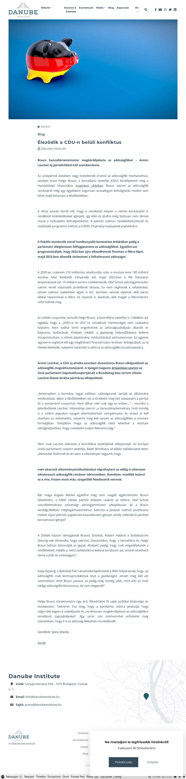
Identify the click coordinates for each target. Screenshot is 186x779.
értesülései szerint (125, 368)
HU (137, 7)
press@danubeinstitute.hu (43, 705)
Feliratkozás (123, 762)
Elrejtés (152, 762)
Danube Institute (53, 148)
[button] (46, 7)
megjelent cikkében (89, 186)
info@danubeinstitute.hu (43, 697)
